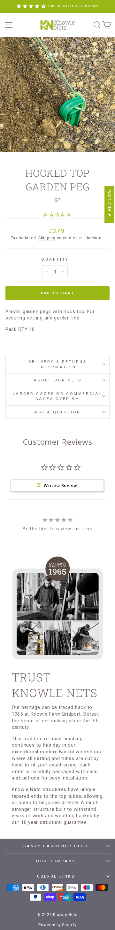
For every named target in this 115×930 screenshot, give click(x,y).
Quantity (55, 259)
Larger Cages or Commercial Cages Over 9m (58, 396)
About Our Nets (57, 380)
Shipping (47, 237)
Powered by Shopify (57, 925)
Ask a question (57, 412)
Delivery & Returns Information (57, 364)
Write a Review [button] (60, 485)
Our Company (56, 861)
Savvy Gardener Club (55, 846)
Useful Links (56, 876)
